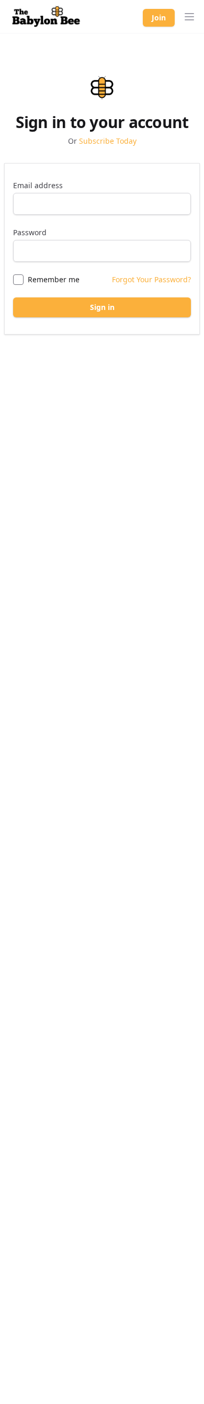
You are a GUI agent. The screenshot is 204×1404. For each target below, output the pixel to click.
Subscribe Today (108, 141)
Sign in (102, 307)
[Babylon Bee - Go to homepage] (46, 17)
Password (30, 232)
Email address (38, 185)
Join (159, 17)
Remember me (54, 279)
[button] (189, 16)
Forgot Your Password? (151, 279)
